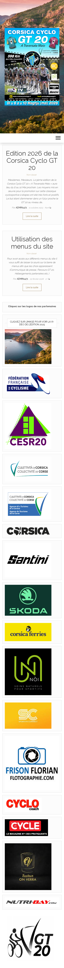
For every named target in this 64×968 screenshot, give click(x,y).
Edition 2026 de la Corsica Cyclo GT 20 (32, 160)
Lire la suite (32, 216)
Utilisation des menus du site (32, 242)
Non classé (31, 175)
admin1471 (21, 207)
